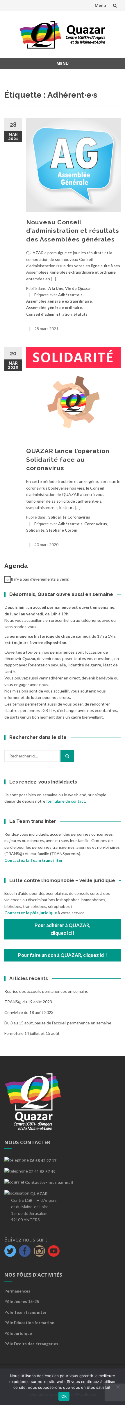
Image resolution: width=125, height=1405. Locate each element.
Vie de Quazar (78, 288)
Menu (100, 5)
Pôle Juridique (18, 1333)
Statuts (81, 314)
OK (64, 1396)
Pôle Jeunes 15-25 (21, 1301)
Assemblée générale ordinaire (54, 307)
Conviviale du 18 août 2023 (28, 1012)
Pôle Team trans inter (25, 1312)
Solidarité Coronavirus (69, 517)
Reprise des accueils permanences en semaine (46, 991)
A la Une (55, 288)
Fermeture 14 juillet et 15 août (32, 1033)
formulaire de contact (65, 801)
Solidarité (35, 530)
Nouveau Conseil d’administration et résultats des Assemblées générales (72, 231)
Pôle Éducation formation (29, 1322)
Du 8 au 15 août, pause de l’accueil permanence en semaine (57, 1022)
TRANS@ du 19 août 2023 (28, 1001)
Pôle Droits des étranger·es (31, 1343)
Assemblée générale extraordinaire (59, 301)
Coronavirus (95, 523)
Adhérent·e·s (70, 294)
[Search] (67, 756)
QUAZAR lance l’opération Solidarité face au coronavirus (67, 459)
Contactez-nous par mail (48, 1182)
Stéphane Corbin (61, 530)
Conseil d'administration (49, 314)
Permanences (17, 1290)
